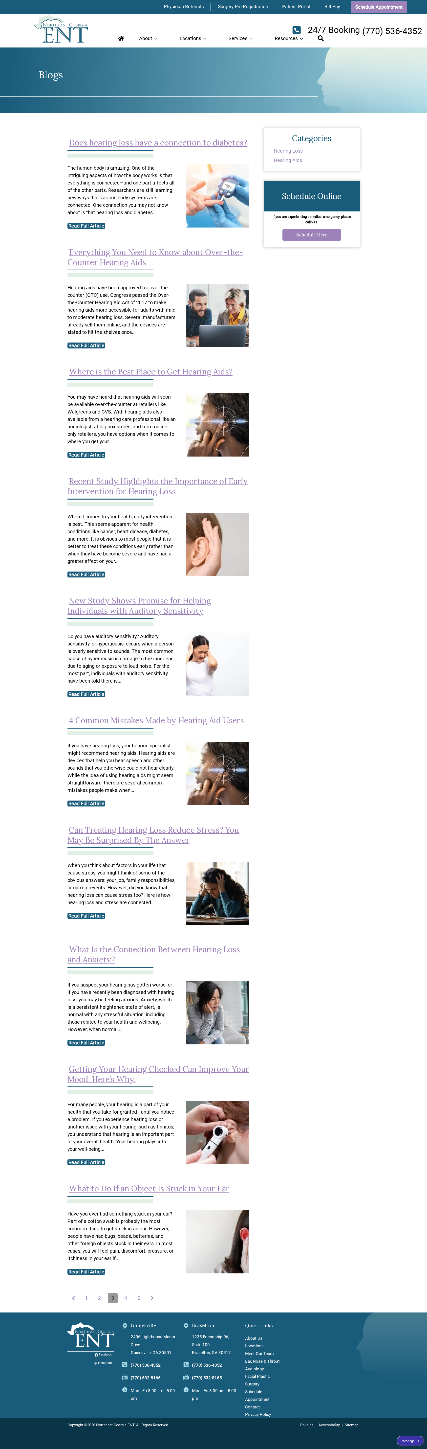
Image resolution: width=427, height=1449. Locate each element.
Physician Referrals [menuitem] (184, 6)
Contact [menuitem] (252, 1406)
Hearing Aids (288, 160)
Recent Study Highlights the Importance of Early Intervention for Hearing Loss (157, 486)
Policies (307, 1425)
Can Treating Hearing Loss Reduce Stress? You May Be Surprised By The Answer (153, 835)
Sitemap (351, 1425)
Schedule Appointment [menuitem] (379, 7)
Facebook (105, 1354)
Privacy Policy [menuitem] (258, 1414)
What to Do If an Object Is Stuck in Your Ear (149, 1188)
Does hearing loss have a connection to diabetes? (158, 143)
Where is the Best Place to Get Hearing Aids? (151, 372)
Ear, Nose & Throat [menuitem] (262, 1361)
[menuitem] (121, 38)
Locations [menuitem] (254, 1345)
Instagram (105, 1363)
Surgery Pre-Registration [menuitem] (243, 6)
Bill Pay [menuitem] (332, 6)
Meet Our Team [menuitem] (259, 1353)
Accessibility (329, 1425)
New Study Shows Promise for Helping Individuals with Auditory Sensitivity (139, 606)
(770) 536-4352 (146, 1365)
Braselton (203, 1325)
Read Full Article (86, 226)
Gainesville (143, 1325)
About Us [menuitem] (253, 1338)
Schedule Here (311, 235)
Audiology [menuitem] (254, 1368)
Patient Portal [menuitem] (296, 6)
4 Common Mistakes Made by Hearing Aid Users (156, 720)
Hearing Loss (288, 151)
